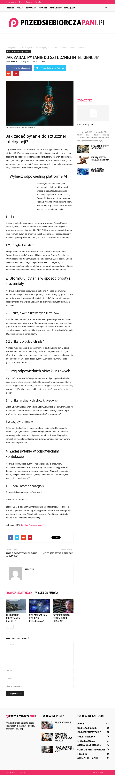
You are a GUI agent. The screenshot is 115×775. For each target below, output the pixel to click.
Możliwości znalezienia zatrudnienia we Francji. (63, 737)
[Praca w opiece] (47, 725)
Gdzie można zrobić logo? (97, 169)
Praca (20, 7)
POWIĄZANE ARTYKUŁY (19, 592)
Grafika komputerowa (89, 745)
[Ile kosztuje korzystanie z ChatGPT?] (16, 606)
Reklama (29, 2)
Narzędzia (69, 7)
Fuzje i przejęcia (86, 736)
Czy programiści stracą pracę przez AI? (61, 618)
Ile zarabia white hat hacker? (100, 147)
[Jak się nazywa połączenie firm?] (83, 160)
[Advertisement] (57, 40)
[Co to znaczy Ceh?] (93, 113)
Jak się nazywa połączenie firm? (100, 158)
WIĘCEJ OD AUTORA (46, 592)
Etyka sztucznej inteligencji (21, 52)
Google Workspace (87, 728)
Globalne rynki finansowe (91, 749)
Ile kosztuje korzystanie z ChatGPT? (13, 618)
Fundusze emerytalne (89, 732)
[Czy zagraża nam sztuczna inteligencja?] (39, 606)
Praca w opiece (63, 722)
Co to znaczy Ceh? (85, 124)
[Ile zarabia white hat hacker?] (83, 149)
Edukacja (31, 7)
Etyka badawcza (86, 741)
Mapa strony (98, 772)
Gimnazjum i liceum (87, 758)
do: (22, 525)
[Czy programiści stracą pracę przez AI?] (63, 606)
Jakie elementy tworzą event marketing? (21, 555)
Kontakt (38, 2)
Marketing (56, 7)
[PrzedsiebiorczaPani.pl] (57, 22)
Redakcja (15, 62)
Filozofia (82, 754)
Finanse (43, 7)
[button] (106, 7)
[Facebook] (107, 2)
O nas (21, 2)
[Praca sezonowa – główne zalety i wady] (47, 749)
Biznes (10, 7)
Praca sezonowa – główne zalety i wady (64, 749)
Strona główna (11, 2)
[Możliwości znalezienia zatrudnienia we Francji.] (47, 737)
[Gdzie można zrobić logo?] (83, 171)
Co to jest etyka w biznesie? (58, 553)
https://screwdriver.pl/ (33, 525)
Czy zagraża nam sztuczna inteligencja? (38, 618)
